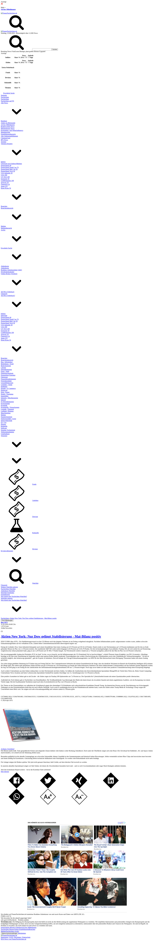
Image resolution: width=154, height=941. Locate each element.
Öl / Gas (3, 422)
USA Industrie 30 (6, 173)
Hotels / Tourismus (7, 394)
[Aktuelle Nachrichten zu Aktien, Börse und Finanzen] (9, 13)
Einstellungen (5, 594)
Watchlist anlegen (6, 598)
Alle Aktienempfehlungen (9, 136)
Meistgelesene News (7, 128)
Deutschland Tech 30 (8, 171)
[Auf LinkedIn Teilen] (111, 788)
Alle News (4, 103)
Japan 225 (4, 186)
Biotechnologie (6, 366)
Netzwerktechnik (6, 420)
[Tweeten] (48, 788)
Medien (3, 226)
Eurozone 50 (5, 179)
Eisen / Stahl (5, 371)
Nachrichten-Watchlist (8, 589)
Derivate (35, 517)
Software (4, 428)
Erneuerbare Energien (8, 375)
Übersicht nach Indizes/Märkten (11, 164)
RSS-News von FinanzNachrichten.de (13, 939)
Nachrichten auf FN (7, 101)
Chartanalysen (5, 138)
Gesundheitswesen (7, 383)
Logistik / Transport (7, 409)
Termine (3, 142)
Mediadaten (22, 933)
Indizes (3, 162)
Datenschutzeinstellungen (9, 933)
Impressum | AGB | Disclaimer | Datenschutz (15, 937)
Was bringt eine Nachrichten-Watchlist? (14, 596)
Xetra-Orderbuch (17, 927)
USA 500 (4, 175)
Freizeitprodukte (6, 381)
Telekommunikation (7, 432)
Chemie (3, 368)
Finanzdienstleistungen (8, 379)
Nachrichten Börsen (7, 929)
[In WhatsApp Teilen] (16, 804)
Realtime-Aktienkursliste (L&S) (11, 270)
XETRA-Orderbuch (7, 292)
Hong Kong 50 (6, 188)
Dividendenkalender (7, 272)
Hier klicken (5, 771)
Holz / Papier (5, 392)
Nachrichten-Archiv (12, 931)
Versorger (4, 436)
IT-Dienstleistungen (7, 402)
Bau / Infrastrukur (7, 362)
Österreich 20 (5, 184)
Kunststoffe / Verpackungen (10, 407)
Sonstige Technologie (8, 430)
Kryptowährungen (7, 551)
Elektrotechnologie (7, 373)
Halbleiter (4, 386)
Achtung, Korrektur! (7, 749)
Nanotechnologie (6, 417)
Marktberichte (5, 132)
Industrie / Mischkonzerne (9, 398)
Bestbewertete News (7, 127)
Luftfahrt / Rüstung (7, 411)
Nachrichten (5, 97)
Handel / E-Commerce (8, 388)
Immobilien (4, 396)
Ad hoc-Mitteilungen (8, 9)
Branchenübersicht (7, 208)
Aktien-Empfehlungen (21, 929)
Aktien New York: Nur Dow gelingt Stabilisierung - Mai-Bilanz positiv (51, 636)
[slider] (4, 629)
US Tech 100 (5, 177)
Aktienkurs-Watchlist (8, 591)
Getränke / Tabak (6, 385)
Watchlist (35, 583)
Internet (3, 400)
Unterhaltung (5, 434)
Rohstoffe (4, 426)
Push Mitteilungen (7, 620)
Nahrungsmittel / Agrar (8, 419)
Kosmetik (4, 405)
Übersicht (4, 294)
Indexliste (4, 315)
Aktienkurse (5, 266)
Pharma (3, 424)
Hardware (4, 390)
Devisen (35, 549)
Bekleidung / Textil (7, 364)
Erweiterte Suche (9, 93)
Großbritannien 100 (7, 181)
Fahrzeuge (4, 377)
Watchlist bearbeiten (7, 593)
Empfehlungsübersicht (8, 134)
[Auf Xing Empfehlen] (79, 788)
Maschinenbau (5, 413)
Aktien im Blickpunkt (8, 123)
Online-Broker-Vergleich (9, 274)
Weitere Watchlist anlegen (9, 587)
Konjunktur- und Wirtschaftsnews (12, 130)
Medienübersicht (6, 228)
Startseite (4, 95)
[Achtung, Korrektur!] (21, 747)
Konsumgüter (5, 403)
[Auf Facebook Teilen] (16, 788)
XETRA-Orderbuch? (8, 295)
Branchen (4, 206)
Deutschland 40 (6, 165)
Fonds (34, 484)
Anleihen (35, 500)
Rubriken (4, 121)
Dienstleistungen (6, 369)
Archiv (3, 230)
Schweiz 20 (5, 182)
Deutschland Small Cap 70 (10, 167)
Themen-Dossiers (6, 144)
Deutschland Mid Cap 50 (9, 169)
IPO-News (4, 140)
